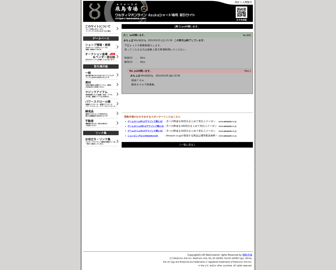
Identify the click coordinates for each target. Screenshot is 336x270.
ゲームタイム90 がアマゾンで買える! (145, 121)
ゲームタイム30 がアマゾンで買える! (145, 131)
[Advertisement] (101, 199)
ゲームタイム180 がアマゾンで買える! (146, 126)
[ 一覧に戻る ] (187, 144)
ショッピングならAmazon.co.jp (143, 135)
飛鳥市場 (247, 254)
